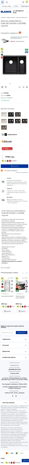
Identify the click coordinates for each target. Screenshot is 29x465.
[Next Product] (23, 87)
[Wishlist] (5, 87)
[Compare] (2, 87)
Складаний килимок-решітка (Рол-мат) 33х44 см (19, 37)
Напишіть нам (14, 365)
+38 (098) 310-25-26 (18, 11)
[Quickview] (12, 281)
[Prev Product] (19, 87)
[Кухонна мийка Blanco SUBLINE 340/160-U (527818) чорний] (14, 65)
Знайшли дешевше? (21, 172)
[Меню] (7, 2)
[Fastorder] (12, 284)
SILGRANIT (7, 268)
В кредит (14, 160)
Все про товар (6, 6)
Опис (16, 6)
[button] (22, 273)
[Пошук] (23, 2)
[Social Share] (26, 87)
